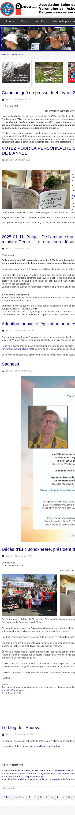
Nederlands (17, 54)
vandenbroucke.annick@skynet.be (19, 349)
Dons (24, 21)
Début (6, 797)
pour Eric (40, 21)
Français (5, 54)
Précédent (19, 797)
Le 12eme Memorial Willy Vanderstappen (24, 776)
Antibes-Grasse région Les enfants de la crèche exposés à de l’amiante (39, 779)
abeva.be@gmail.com (12, 690)
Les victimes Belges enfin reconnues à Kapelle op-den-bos (31, 746)
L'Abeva (8, 21)
